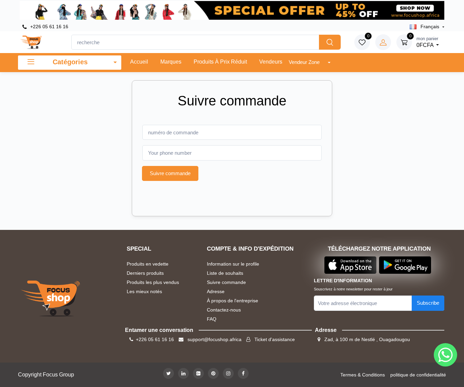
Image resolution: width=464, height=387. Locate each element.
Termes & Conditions (362, 374)
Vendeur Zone (305, 62)
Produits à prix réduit (220, 62)
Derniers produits (145, 273)
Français (430, 26)
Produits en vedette (147, 264)
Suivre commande (170, 173)
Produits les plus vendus (153, 282)
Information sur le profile (233, 264)
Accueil (139, 62)
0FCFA (427, 42)
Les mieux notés (144, 291)
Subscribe (428, 303)
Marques (170, 62)
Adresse (216, 291)
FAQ (211, 319)
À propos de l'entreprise (232, 300)
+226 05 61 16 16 (48, 26)
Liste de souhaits (225, 273)
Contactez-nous (224, 310)
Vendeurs (270, 62)
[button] (350, 265)
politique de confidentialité (418, 374)
